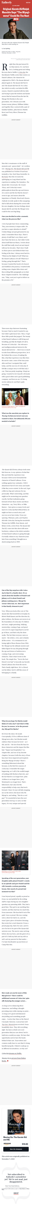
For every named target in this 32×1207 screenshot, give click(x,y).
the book (5, 177)
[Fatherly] (7, 2)
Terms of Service (22, 1188)
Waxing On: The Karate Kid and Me (17, 169)
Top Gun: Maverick (8, 1024)
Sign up (16, 1193)
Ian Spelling (6, 48)
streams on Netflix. (15, 1053)
